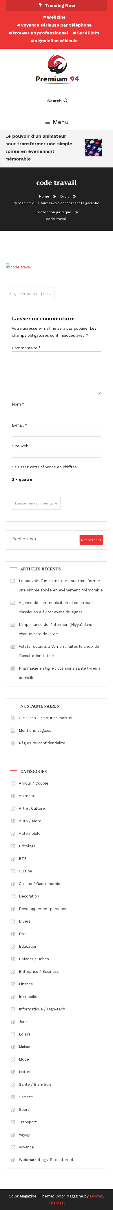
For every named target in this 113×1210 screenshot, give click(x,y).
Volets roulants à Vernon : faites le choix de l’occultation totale (59, 651)
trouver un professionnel (40, 33)
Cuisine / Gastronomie (39, 883)
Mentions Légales (35, 730)
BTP (23, 858)
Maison (25, 1047)
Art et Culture (32, 808)
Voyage (25, 1134)
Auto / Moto (30, 821)
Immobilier (29, 996)
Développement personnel (44, 909)
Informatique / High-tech (42, 1009)
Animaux (27, 796)
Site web (20, 446)
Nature (25, 1072)
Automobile (30, 833)
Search (54, 100)
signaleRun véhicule (56, 40)
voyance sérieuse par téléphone (56, 25)
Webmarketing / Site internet (46, 1159)
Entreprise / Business (39, 971)
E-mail (19, 425)
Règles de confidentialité (42, 743)
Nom (18, 404)
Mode (24, 1059)
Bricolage (27, 846)
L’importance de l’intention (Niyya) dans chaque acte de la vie (55, 629)
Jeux (23, 1021)
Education (28, 946)
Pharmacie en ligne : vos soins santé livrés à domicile (59, 673)
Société (26, 1097)
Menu (61, 121)
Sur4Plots (88, 33)
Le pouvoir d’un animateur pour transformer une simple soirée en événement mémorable (37, 147)
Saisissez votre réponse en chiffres (44, 467)
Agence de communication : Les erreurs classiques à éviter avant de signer (56, 607)
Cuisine (25, 871)
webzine (56, 17)
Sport (24, 1109)
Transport (28, 1122)
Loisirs (25, 1034)
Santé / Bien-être (35, 1084)
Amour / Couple (33, 783)
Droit (23, 934)
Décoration (29, 896)
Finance (26, 984)
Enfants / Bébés (34, 959)
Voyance (26, 1147)
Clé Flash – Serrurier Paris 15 (45, 718)
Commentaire (26, 348)
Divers (24, 921)
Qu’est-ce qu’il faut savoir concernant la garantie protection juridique (34, 294)
